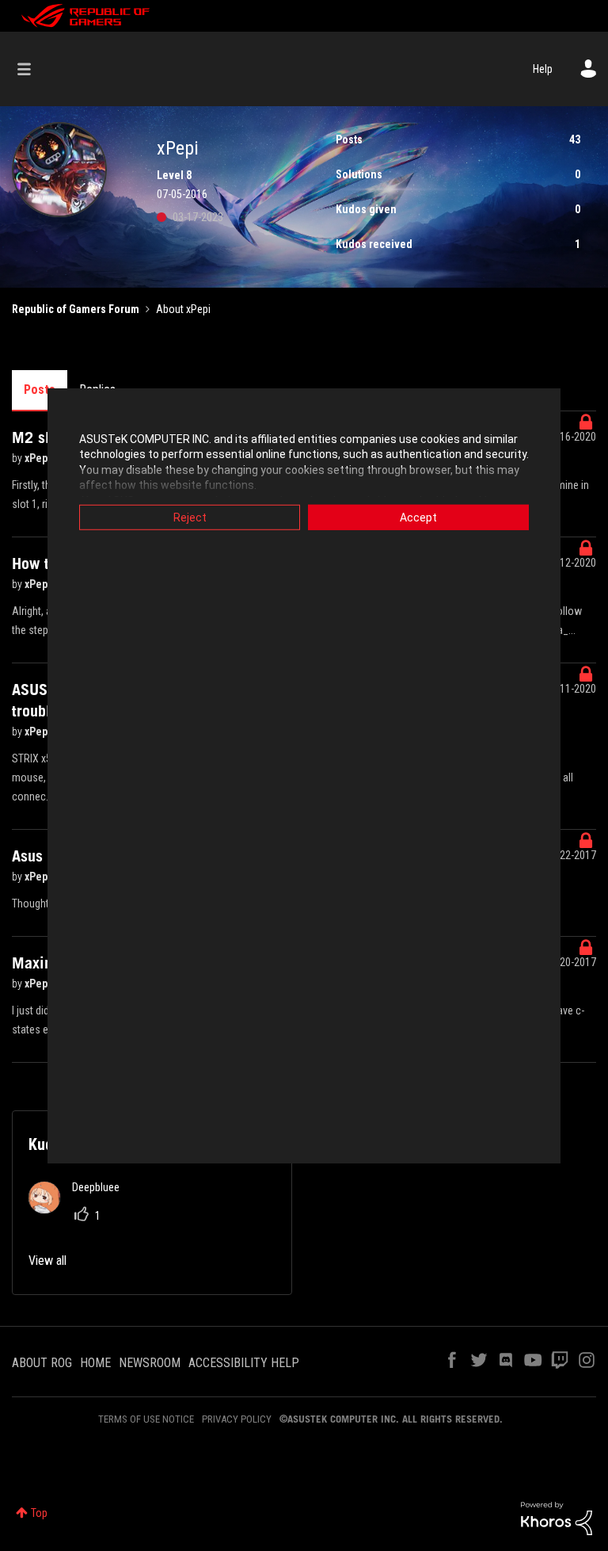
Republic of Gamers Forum (75, 309)
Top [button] (39, 1513)
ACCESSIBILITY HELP (243, 1362)
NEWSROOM (149, 1362)
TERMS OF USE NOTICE (146, 1419)
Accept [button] (418, 516)
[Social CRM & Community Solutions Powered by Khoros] (556, 1517)
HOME (95, 1362)
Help (543, 69)
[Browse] (32, 69)
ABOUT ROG (42, 1362)
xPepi (39, 458)
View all (47, 1260)
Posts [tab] (39, 389)
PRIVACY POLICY (237, 1419)
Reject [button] (190, 516)
